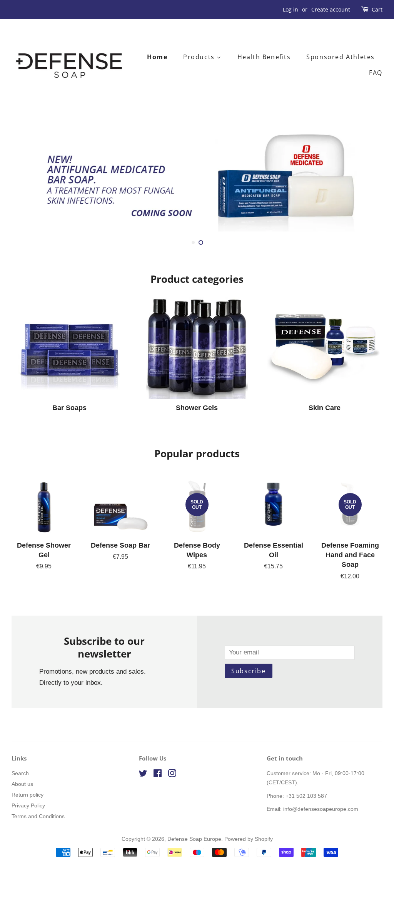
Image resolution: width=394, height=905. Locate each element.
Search (20, 773)
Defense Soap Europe (194, 839)
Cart (377, 9)
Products (200, 57)
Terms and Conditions (38, 816)
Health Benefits (264, 57)
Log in (290, 9)
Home (157, 57)
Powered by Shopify (248, 839)
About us (22, 784)
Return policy (27, 795)
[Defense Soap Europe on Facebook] (157, 775)
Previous (28, 181)
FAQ (375, 72)
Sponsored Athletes (340, 57)
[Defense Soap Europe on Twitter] (143, 775)
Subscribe (248, 671)
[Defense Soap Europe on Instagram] (172, 775)
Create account (330, 9)
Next (366, 181)
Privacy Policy (28, 805)
